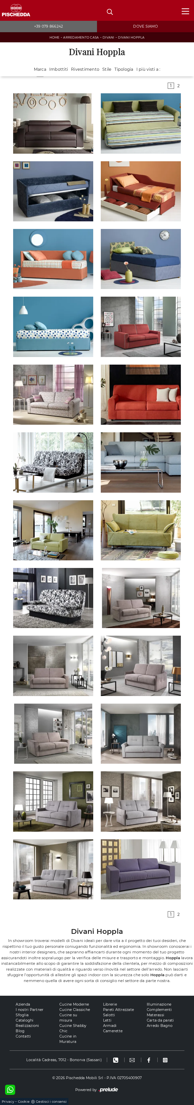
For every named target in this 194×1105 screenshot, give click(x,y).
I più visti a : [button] (148, 69)
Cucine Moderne (74, 1004)
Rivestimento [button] (85, 69)
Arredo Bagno (160, 1025)
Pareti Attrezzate (118, 1009)
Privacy (8, 1101)
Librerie (110, 1004)
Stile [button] (106, 69)
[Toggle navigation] (185, 10)
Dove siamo (145, 26)
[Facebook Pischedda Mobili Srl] (149, 1060)
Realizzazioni (27, 1025)
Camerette (113, 1031)
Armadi (110, 1025)
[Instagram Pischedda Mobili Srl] (165, 1060)
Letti (107, 1020)
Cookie (24, 1101)
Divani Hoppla (131, 37)
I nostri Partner (29, 1009)
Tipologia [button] (123, 69)
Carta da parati (160, 1020)
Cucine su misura (68, 1018)
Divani (108, 37)
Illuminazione (159, 1004)
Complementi (159, 1009)
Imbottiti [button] (58, 69)
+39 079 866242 (48, 26)
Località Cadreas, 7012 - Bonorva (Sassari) (64, 1060)
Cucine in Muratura (67, 1039)
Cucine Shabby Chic (72, 1028)
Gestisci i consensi (51, 1101)
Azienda (23, 1004)
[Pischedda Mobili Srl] (16, 10)
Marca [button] (40, 69)
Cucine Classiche (74, 1009)
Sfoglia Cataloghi (24, 1018)
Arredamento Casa (81, 37)
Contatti (23, 1036)
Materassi (155, 1015)
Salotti (109, 1015)
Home (55, 37)
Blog (20, 1031)
